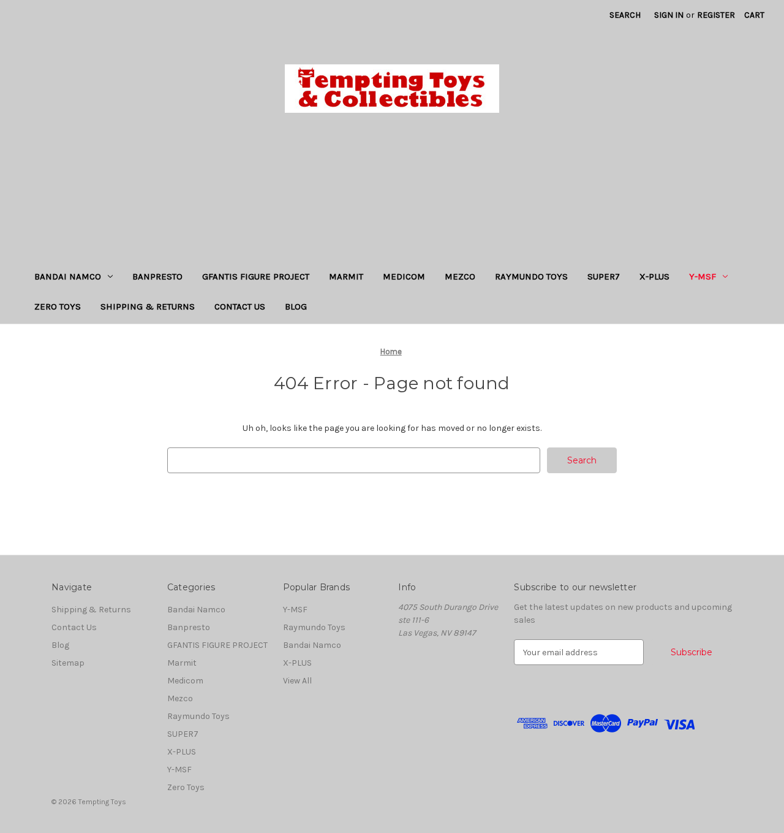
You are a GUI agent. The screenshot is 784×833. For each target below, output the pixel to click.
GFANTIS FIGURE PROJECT (255, 276)
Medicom (404, 276)
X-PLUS (654, 276)
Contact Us (239, 306)
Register (716, 15)
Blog (296, 306)
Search (625, 15)
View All (297, 680)
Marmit (346, 276)
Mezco (460, 276)
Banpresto (157, 276)
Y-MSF (702, 276)
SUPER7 (603, 276)
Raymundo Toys (531, 276)
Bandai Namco (67, 276)
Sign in (669, 15)
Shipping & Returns (147, 306)
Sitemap (68, 663)
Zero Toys (57, 306)
